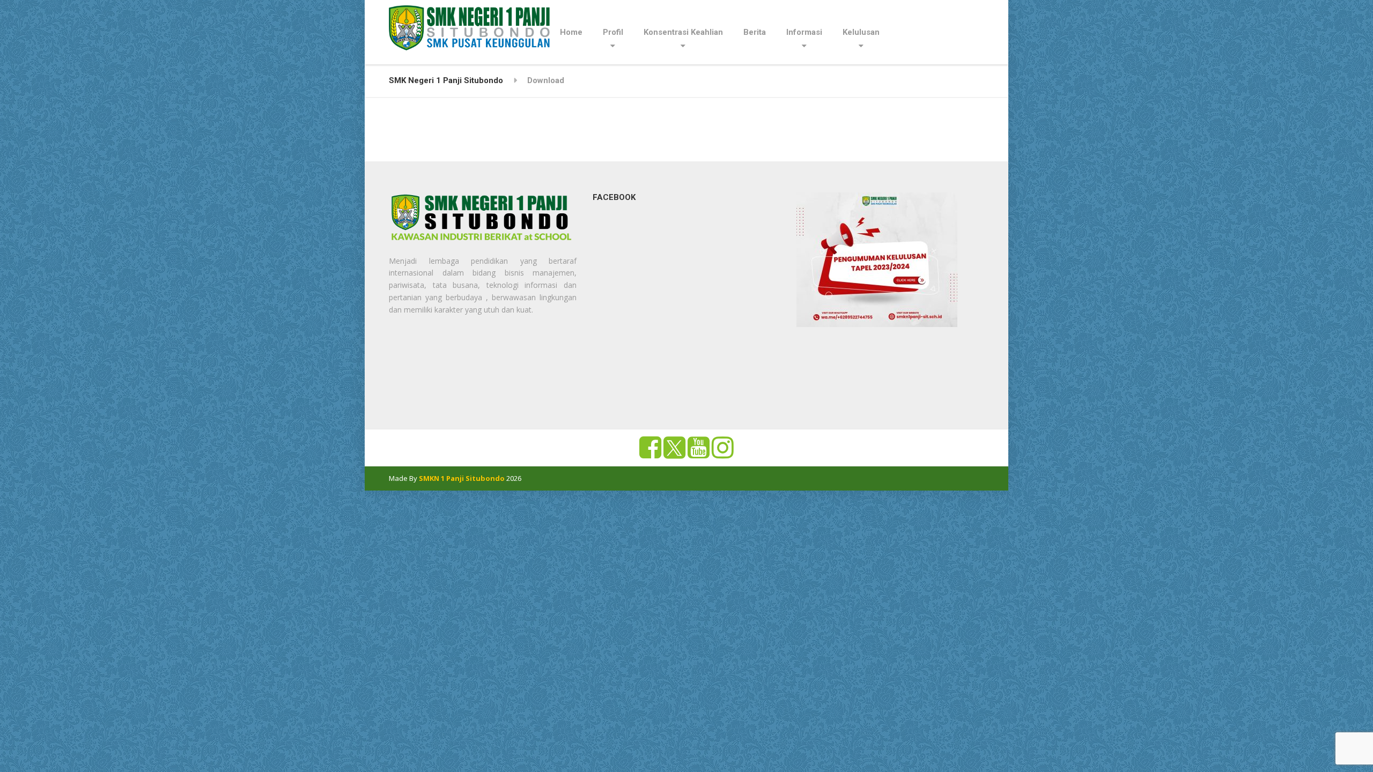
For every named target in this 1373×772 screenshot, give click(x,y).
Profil (613, 32)
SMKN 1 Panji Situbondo (462, 478)
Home (571, 32)
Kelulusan (861, 32)
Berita (754, 32)
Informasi (804, 32)
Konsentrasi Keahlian (683, 32)
